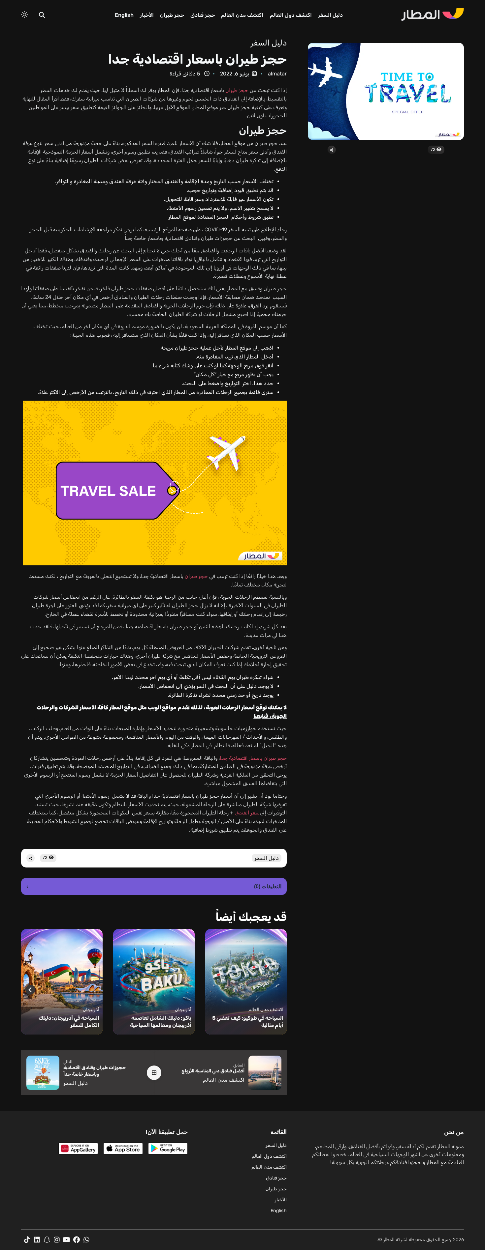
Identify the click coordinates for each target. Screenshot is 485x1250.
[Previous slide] (277, 990)
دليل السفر (330, 15)
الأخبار (147, 15)
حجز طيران (172, 15)
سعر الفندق (247, 813)
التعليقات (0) (153, 887)
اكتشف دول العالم (291, 15)
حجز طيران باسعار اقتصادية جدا (253, 758)
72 (433, 149)
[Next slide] (30, 990)
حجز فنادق (202, 15)
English (124, 15)
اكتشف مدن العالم (242, 15)
